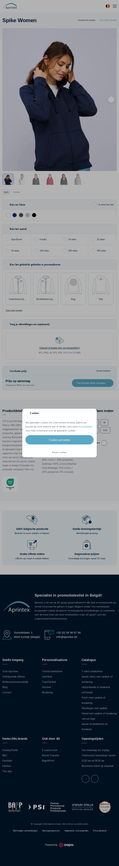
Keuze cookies (59, 452)
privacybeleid (85, 427)
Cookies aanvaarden (59, 439)
